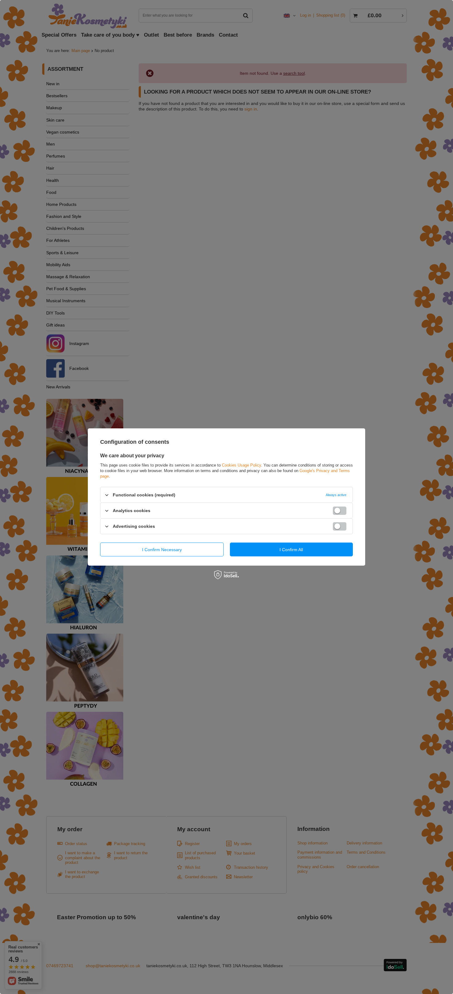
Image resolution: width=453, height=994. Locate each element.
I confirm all (291, 549)
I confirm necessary (162, 549)
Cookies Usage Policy (241, 465)
